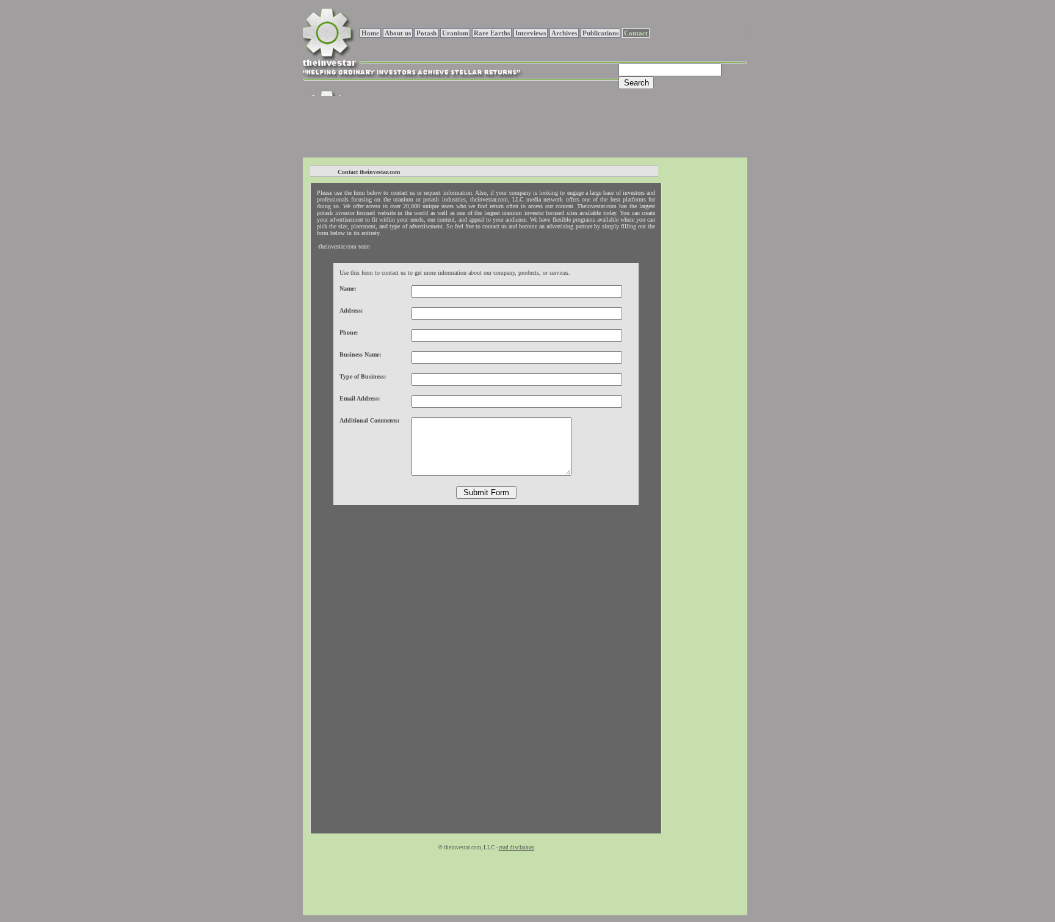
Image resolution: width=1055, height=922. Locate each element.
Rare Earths (492, 33)
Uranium (455, 33)
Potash (426, 33)
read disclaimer (516, 847)
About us (398, 33)
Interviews (530, 33)
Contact (636, 33)
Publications (600, 33)
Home (370, 33)
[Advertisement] (524, 125)
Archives (564, 33)
